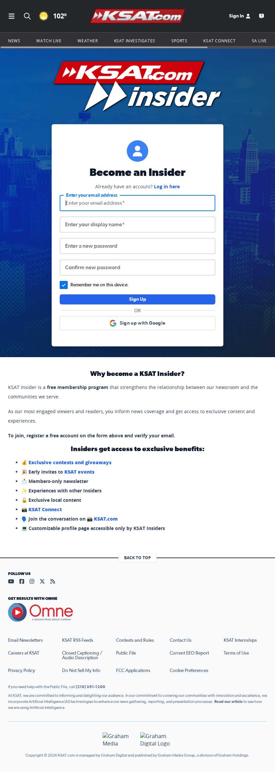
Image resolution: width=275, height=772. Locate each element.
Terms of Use (236, 653)
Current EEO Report (189, 653)
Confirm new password (92, 267)
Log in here (167, 186)
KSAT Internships (240, 640)
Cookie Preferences (189, 670)
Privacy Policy (21, 670)
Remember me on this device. (99, 285)
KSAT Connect (219, 40)
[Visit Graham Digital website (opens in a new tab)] (156, 739)
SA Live (259, 40)
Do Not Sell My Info (81, 670)
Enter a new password (91, 246)
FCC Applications (133, 670)
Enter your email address (91, 195)
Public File (126, 653)
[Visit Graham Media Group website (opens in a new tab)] (119, 739)
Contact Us (180, 640)
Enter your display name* (95, 224)
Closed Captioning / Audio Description (82, 655)
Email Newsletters (25, 640)
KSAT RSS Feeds (77, 640)
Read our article (228, 701)
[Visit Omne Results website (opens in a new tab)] (137, 612)
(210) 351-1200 (90, 687)
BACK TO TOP (137, 558)
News (14, 40)
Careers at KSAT (23, 653)
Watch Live (48, 40)
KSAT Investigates (134, 40)
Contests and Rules (135, 640)
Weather (87, 40)
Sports (179, 40)
